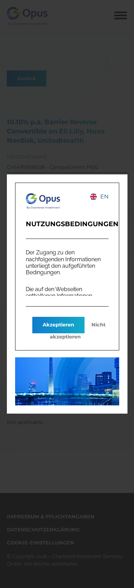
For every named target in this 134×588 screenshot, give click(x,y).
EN (104, 196)
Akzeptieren (58, 325)
